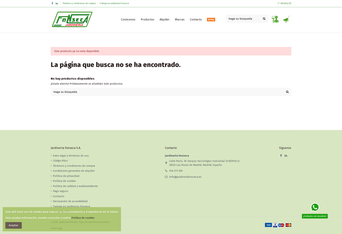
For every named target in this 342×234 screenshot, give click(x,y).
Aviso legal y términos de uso (71, 155)
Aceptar (13, 225)
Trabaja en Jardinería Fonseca (114, 3)
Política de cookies (64, 181)
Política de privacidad (66, 176)
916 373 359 (176, 170)
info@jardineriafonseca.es (185, 176)
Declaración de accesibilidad (70, 201)
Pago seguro (60, 191)
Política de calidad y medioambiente (75, 186)
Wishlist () (285, 3)
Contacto (58, 196)
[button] (147, 19)
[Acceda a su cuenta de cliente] (275, 20)
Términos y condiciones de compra (79, 3)
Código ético (60, 160)
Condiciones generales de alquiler (74, 170)
